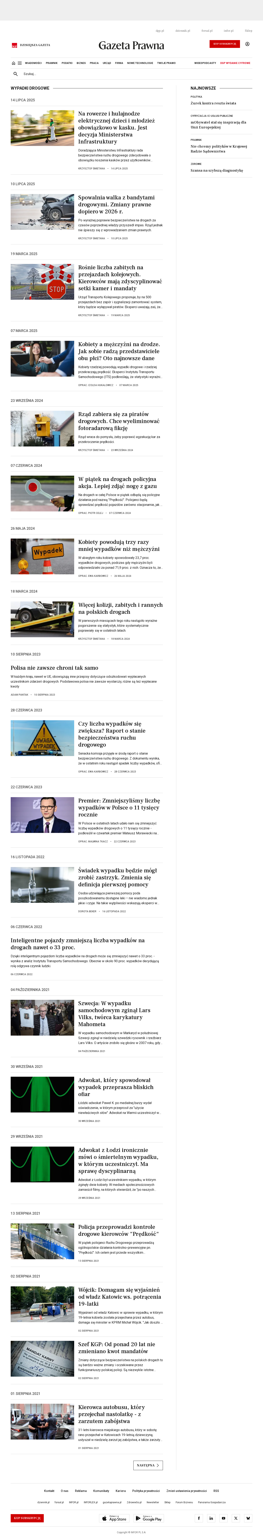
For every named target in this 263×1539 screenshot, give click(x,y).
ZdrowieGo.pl (134, 1502)
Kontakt (49, 1491)
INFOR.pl (73, 1502)
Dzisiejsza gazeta (35, 45)
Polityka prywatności (146, 1491)
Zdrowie (196, 164)
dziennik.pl (182, 31)
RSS (216, 1491)
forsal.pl (207, 31)
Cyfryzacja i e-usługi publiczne (212, 115)
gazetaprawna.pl (112, 1502)
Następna (146, 1465)
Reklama (81, 1491)
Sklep (248, 31)
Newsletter (153, 1502)
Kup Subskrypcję (224, 43)
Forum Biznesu (184, 1502)
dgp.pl (160, 31)
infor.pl (228, 31)
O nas (64, 1491)
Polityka (196, 96)
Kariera (121, 1491)
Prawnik (196, 140)
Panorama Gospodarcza (212, 1502)
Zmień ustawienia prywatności (186, 1491)
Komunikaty (101, 1491)
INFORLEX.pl (91, 1502)
